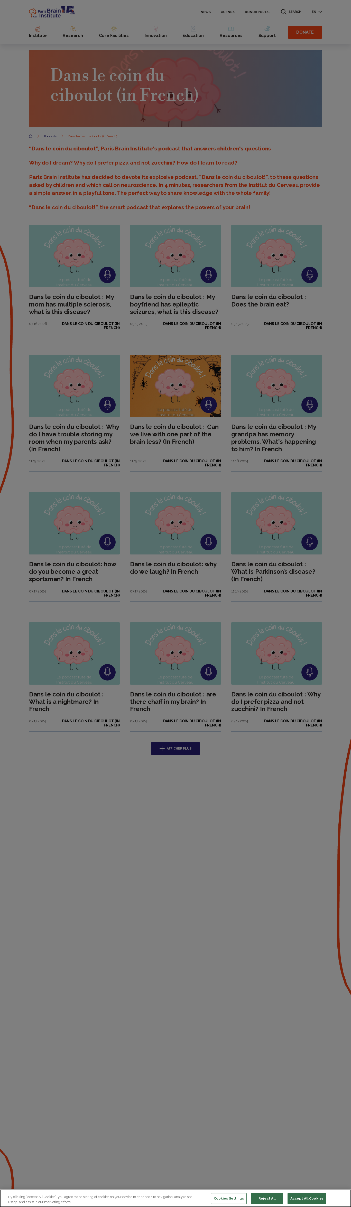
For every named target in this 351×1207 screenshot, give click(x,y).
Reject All (266, 1198)
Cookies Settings (229, 1198)
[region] (175, 1198)
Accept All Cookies (307, 1198)
